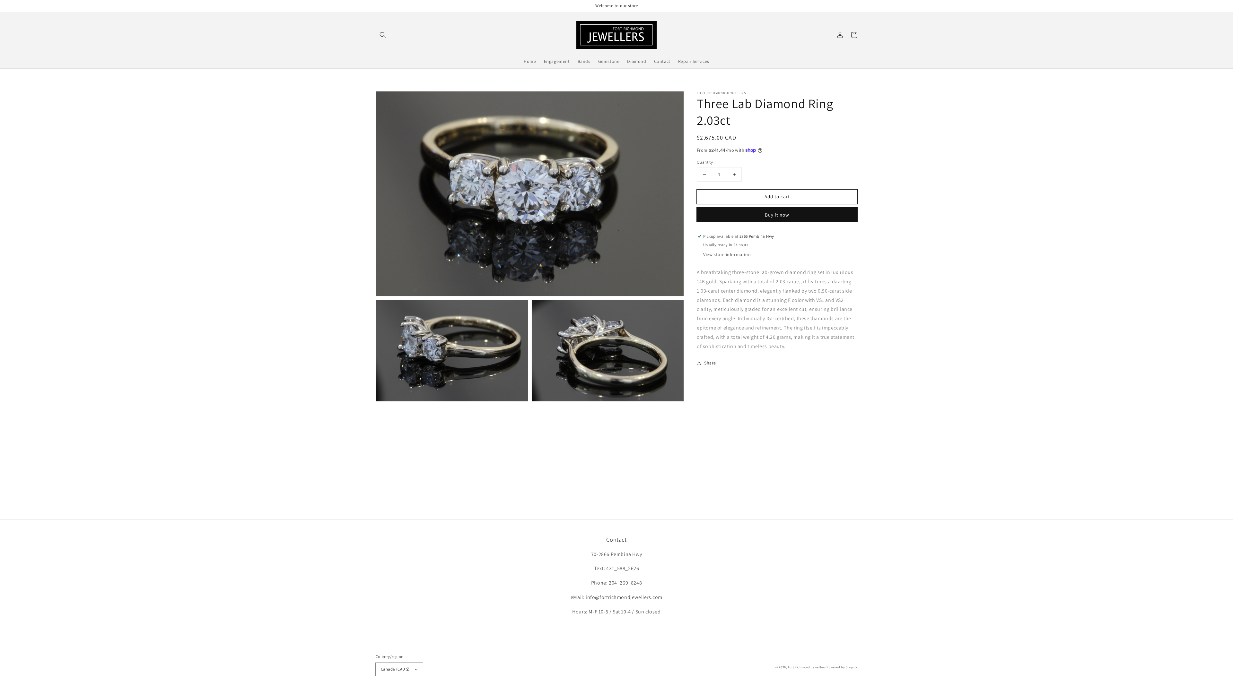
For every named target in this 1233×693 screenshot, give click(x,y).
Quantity (705, 162)
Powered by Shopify (841, 667)
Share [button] (710, 363)
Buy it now (777, 215)
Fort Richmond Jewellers (807, 667)
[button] (383, 35)
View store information (727, 254)
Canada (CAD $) (395, 669)
